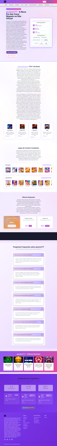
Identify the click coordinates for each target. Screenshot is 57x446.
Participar (47, 225)
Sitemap (45, 417)
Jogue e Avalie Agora (29, 407)
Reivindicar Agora (12, 225)
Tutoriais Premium (37, 422)
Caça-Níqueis (25, 425)
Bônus (24, 421)
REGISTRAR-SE (50, 1)
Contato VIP (36, 418)
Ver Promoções (12, 55)
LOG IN (44, 1)
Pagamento (25, 428)
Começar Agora (12, 52)
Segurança (25, 418)
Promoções (25, 424)
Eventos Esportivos (26, 422)
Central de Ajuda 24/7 (37, 417)
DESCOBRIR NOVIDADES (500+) (46, 177)
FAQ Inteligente (36, 421)
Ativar (30, 225)
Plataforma (25, 417)
